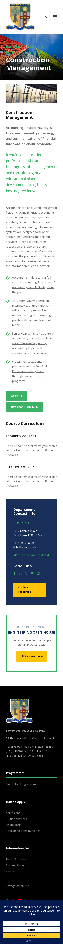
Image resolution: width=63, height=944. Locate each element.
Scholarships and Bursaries (23, 831)
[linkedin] (20, 573)
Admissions (13, 813)
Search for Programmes (21, 784)
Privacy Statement (17, 886)
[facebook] (14, 573)
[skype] (26, 573)
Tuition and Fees (16, 819)
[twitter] (32, 573)
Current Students (17, 865)
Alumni (10, 871)
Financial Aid (13, 825)
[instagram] (38, 573)
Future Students (16, 859)
